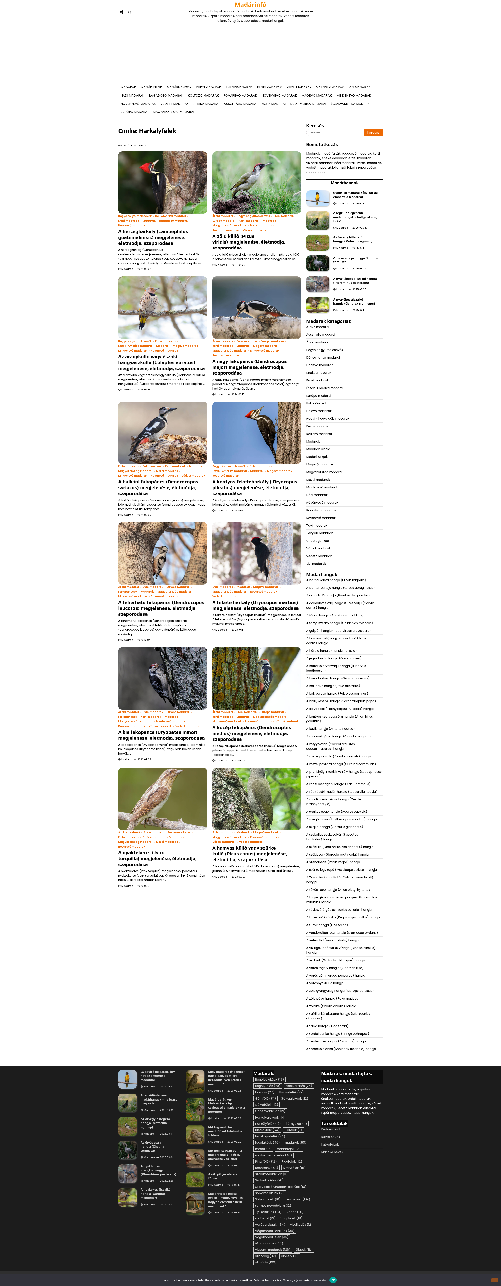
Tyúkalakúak (268, 1212)
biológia (264, 1092)
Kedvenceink (331, 1129)
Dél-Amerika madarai (308, 103)
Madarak (128, 87)
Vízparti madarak (272, 1249)
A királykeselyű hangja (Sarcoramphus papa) (341, 701)
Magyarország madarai (173, 111)
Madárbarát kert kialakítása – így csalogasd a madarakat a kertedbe (226, 1105)
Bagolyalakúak (269, 1079)
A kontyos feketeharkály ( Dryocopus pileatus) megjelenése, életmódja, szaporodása (254, 487)
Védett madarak (174, 103)
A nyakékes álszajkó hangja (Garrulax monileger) (354, 301)
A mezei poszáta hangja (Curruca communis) (341, 764)
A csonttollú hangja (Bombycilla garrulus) (338, 595)
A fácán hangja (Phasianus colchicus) (335, 615)
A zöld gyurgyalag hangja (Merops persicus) (340, 991)
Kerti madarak (208, 87)
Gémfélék (265, 1098)
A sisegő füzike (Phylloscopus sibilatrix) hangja (341, 819)
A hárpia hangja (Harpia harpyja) (332, 650)
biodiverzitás (298, 1086)
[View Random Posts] (121, 12)
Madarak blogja (318, 449)
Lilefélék (293, 1130)
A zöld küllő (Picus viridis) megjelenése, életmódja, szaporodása (248, 242)
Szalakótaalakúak (271, 1174)
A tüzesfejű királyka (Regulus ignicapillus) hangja (343, 917)
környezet (296, 1124)
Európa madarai (134, 111)
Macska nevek (332, 1152)
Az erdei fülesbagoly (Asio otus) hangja (336, 1041)
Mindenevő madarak (353, 95)
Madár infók (151, 87)
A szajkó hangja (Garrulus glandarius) (335, 827)
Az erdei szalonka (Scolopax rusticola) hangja (341, 1049)
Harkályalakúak (270, 1117)
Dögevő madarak (319, 365)
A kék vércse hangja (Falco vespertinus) (337, 693)
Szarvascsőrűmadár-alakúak (280, 1187)
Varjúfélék (291, 1218)
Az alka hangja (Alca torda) (327, 1026)
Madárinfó (250, 4)
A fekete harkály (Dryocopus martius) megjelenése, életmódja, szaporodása (255, 605)
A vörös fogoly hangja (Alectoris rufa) (335, 968)
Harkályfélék (268, 1124)
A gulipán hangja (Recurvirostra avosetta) (338, 630)
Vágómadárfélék (271, 1237)
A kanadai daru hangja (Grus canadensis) (337, 678)
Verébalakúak (270, 1224)
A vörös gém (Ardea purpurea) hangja (335, 975)
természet (298, 1199)
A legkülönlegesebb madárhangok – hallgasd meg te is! (355, 217)
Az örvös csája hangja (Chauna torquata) (152, 1147)
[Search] (129, 12)
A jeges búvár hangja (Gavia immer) (334, 658)
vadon (295, 1212)
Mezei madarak (299, 87)
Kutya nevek (330, 1137)
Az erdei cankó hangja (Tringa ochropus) (337, 1033)
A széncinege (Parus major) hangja (333, 862)
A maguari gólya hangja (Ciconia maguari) (339, 736)
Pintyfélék (266, 1161)
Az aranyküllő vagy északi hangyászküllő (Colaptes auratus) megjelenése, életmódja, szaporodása (161, 362)
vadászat (265, 1218)
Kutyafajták (330, 1144)
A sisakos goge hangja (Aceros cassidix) (336, 811)
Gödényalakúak (270, 1111)
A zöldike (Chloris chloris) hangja (331, 1006)
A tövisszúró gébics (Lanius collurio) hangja (339, 909)
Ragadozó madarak (166, 95)
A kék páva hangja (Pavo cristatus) (333, 686)
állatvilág (265, 1256)
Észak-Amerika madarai (350, 103)
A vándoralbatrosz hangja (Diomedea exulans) (342, 932)
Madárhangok (179, 87)
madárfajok (289, 1149)
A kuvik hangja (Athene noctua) (330, 729)
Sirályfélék (294, 1168)
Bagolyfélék (267, 1086)
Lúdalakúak (267, 1142)
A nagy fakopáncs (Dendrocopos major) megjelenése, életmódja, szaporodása (249, 367)
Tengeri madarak (319, 533)
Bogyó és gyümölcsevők (135, 216)
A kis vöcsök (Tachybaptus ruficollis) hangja (340, 709)
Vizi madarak (359, 87)
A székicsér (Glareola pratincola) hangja (337, 854)
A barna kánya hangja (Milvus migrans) (336, 580)
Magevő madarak (317, 95)
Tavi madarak (316, 525)
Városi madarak (330, 87)
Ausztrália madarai (240, 103)
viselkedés (301, 1224)
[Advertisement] (250, 52)
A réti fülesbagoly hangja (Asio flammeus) (338, 784)
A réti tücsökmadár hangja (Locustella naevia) (341, 791)
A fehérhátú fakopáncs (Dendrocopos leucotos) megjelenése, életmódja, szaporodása (161, 608)
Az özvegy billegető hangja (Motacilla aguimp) (353, 239)
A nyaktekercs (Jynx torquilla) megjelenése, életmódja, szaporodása (157, 858)
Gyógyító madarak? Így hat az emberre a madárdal (355, 195)
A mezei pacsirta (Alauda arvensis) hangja (338, 756)
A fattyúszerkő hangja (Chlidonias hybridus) (339, 623)
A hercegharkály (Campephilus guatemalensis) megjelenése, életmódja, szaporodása (153, 237)
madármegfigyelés (273, 1155)
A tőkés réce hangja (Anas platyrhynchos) (339, 889)
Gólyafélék (266, 1105)
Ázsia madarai (274, 103)
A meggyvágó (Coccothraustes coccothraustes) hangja (330, 746)
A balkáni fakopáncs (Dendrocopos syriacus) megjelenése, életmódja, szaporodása (158, 487)
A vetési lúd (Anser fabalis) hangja (332, 940)
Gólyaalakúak (294, 1098)
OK (333, 1279)
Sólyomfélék (268, 1199)
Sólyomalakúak (270, 1193)
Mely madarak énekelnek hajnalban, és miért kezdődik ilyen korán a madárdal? (226, 1078)
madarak (295, 1142)
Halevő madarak (319, 411)
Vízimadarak (269, 1243)
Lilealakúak (267, 1130)
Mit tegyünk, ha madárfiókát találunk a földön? (225, 1131)
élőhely (290, 1256)
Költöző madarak (203, 95)
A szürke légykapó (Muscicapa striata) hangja (341, 870)
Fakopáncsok (151, 466)
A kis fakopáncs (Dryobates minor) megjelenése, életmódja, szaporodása (161, 735)
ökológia (266, 1262)
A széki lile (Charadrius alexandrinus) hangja (339, 847)
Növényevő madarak (279, 95)
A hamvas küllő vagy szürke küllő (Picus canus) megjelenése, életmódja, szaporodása (249, 853)
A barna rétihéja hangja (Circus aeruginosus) (340, 588)
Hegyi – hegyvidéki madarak (327, 418)
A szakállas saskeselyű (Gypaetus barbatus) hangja (332, 836)
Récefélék (266, 1168)
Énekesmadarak (239, 87)
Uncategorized (317, 541)
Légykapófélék (270, 1136)
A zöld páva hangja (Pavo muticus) (333, 998)
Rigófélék (292, 1161)
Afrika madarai (206, 103)
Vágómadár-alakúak (275, 1231)
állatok (304, 1249)
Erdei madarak (269, 87)
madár (263, 1149)
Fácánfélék (291, 1092)
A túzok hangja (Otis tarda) (327, 925)
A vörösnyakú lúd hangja (324, 983)
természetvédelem (273, 1205)
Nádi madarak (132, 95)
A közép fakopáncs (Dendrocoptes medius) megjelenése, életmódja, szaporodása (251, 733)
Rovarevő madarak (240, 95)
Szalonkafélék (269, 1180)
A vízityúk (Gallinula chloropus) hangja (335, 960)
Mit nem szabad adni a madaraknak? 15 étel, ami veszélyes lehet (225, 1155)
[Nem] (494, 1280)
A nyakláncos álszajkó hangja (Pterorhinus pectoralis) (355, 281)
